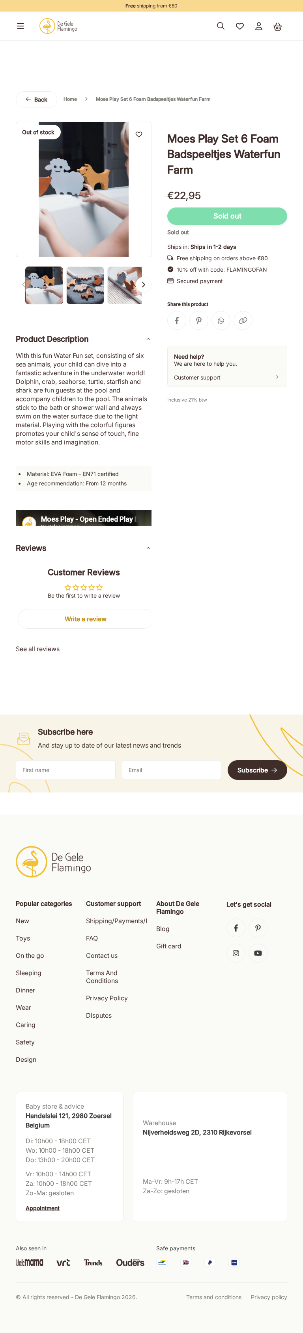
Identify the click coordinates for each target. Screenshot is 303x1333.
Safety (25, 1042)
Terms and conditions (213, 1297)
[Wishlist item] (138, 134)
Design (26, 1059)
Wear (23, 1007)
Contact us (102, 955)
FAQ (92, 938)
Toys (23, 938)
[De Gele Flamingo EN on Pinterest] (258, 927)
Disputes (99, 1015)
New (22, 921)
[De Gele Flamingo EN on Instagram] (235, 953)
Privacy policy (269, 1297)
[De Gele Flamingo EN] (58, 26)
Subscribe (253, 770)
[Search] (221, 26)
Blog (163, 929)
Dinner (25, 990)
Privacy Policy (107, 998)
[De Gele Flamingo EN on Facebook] (235, 927)
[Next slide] (144, 285)
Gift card (168, 946)
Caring (26, 1025)
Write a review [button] (86, 619)
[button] (19, 26)
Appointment (43, 1208)
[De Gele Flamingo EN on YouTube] (258, 953)
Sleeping (28, 973)
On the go (30, 955)
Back (40, 99)
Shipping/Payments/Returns (127, 921)
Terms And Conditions (102, 977)
